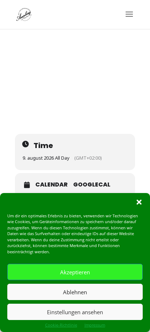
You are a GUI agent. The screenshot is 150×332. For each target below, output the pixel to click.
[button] (139, 202)
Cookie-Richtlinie (61, 325)
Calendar (51, 184)
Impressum (94, 325)
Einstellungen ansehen (75, 312)
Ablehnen (75, 292)
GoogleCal (91, 184)
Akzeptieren (75, 272)
